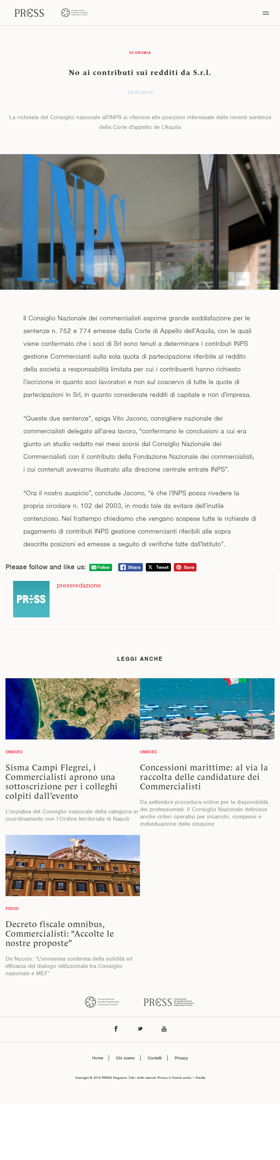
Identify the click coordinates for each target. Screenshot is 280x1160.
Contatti (155, 1058)
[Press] (29, 13)
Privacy (181, 1058)
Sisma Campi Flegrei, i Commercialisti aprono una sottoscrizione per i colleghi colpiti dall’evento (61, 782)
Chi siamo (125, 1058)
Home (97, 1058)
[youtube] (164, 1029)
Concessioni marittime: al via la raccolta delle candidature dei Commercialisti (204, 777)
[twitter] (140, 1029)
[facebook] (116, 1029)
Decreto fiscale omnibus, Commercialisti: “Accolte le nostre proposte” (59, 933)
